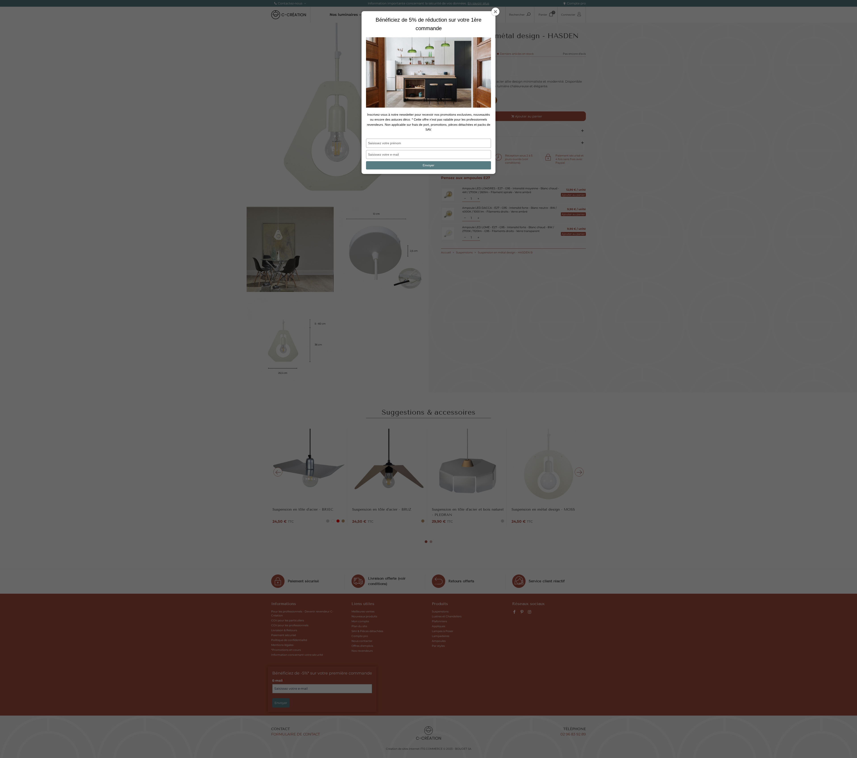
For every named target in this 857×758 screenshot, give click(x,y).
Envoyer (428, 165)
